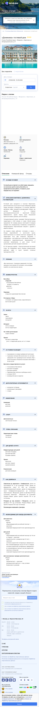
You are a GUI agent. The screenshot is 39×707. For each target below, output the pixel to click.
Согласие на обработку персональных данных (15, 657)
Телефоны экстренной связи (10, 639)
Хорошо (19, 704)
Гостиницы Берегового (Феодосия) (14, 31)
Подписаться (32, 597)
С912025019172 (5, 577)
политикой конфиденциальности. (13, 604)
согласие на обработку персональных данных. (19, 606)
